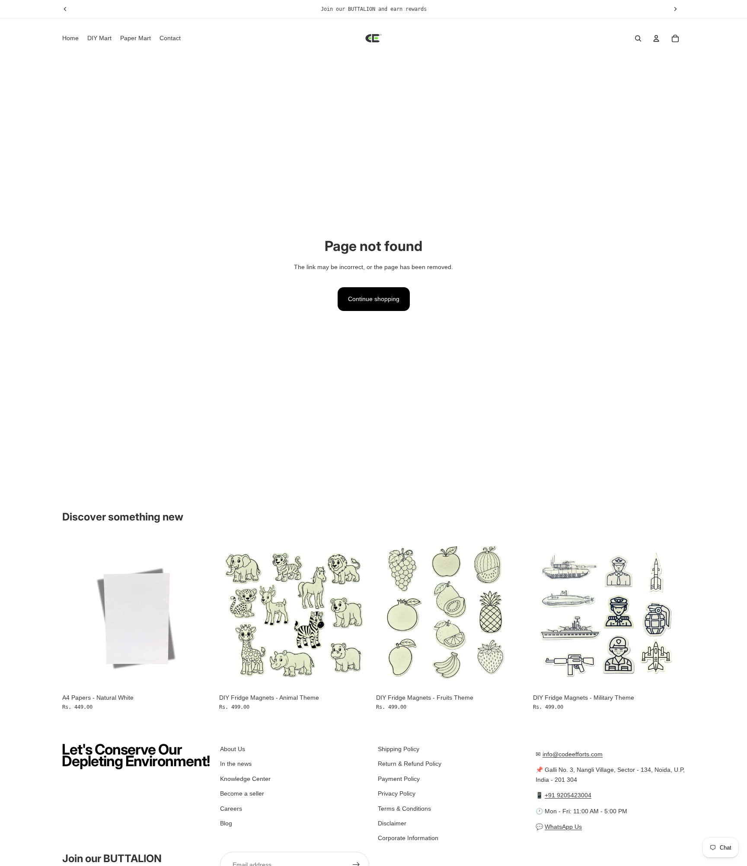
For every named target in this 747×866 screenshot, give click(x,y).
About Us (232, 748)
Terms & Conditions (404, 808)
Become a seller (242, 793)
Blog (226, 823)
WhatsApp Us (563, 826)
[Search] (638, 38)
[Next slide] (201, 613)
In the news (236, 763)
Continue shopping (373, 298)
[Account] (656, 38)
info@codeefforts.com (573, 754)
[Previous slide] (75, 613)
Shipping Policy (398, 748)
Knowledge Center (245, 778)
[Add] (200, 676)
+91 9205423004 (568, 795)
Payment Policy (399, 778)
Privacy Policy (396, 793)
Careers (231, 808)
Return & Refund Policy (409, 763)
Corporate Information (408, 837)
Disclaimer (392, 823)
